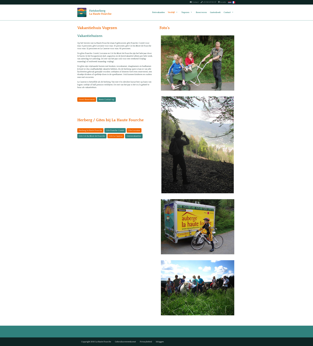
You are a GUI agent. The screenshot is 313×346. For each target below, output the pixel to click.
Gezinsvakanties (134, 136)
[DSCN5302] (197, 145)
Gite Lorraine (134, 130)
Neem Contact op (106, 99)
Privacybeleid (146, 342)
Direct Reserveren (87, 99)
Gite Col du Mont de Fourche (92, 136)
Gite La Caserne (116, 136)
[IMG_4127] (197, 288)
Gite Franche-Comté (115, 130)
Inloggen (160, 342)
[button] (176, 12)
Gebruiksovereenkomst (125, 342)
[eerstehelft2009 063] (197, 63)
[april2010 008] (197, 227)
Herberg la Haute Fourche (90, 130)
